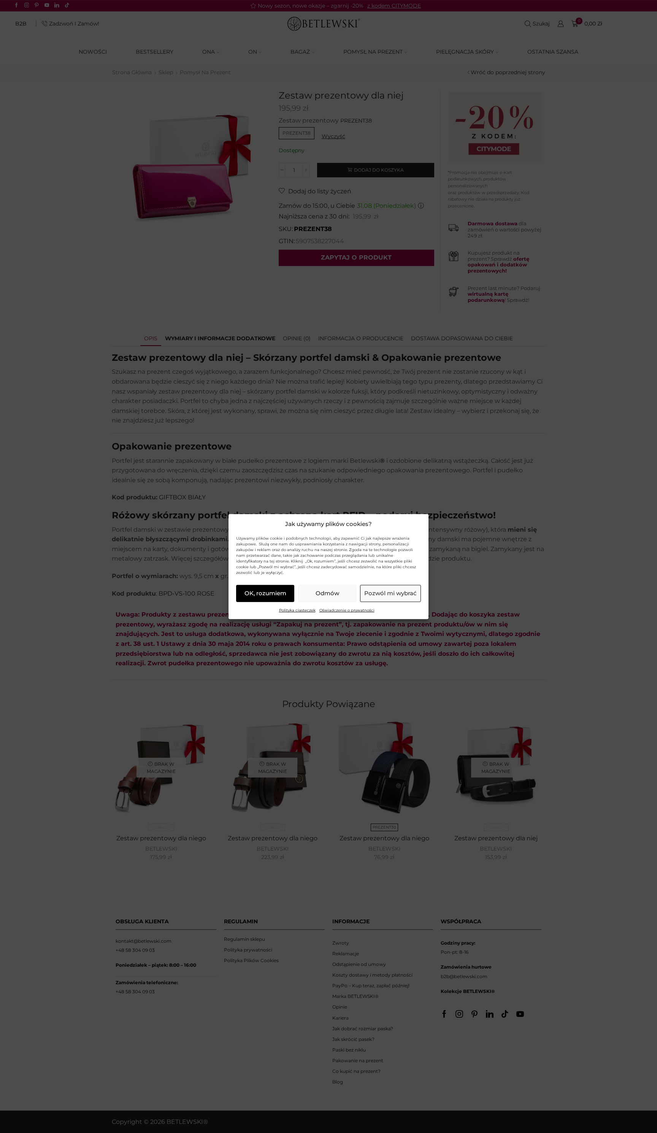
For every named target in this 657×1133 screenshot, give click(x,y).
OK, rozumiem (265, 593)
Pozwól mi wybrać (390, 593)
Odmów (327, 593)
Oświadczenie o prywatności (347, 610)
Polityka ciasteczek (297, 610)
